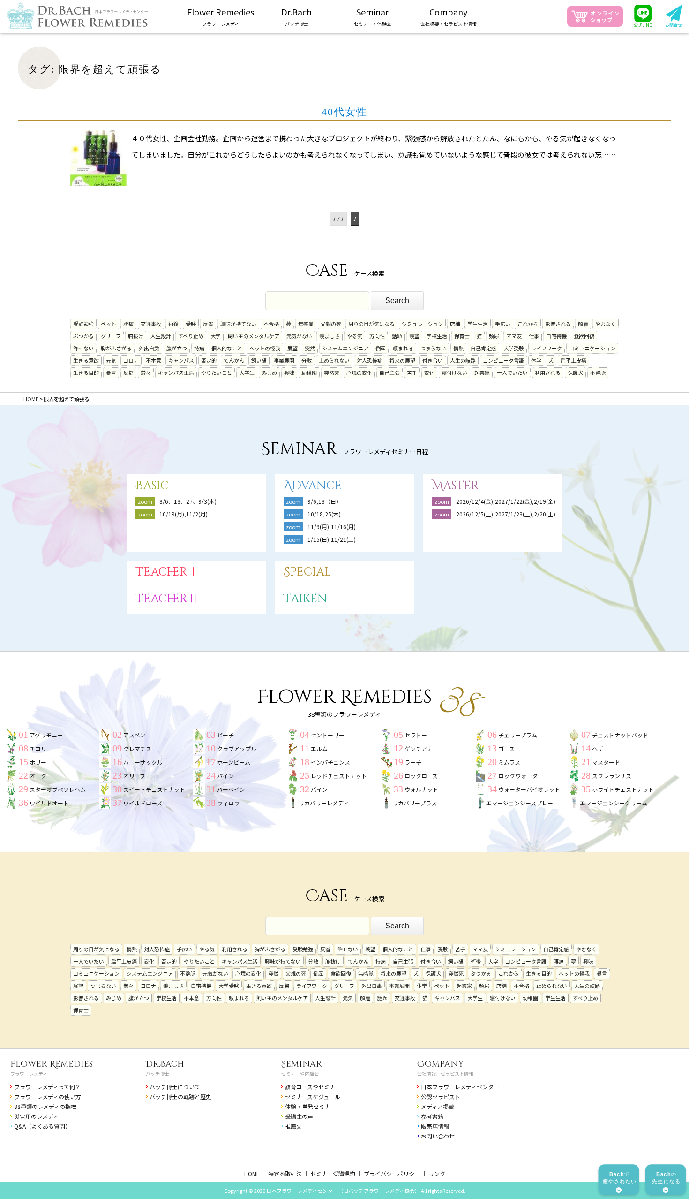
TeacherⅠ (167, 572)
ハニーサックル (143, 762)
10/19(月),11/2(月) (183, 514)
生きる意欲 (86, 360)
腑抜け (135, 336)
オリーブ (134, 776)
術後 (173, 323)
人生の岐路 (463, 360)
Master (455, 485)
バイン (319, 789)
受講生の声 (299, 1116)
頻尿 (494, 336)
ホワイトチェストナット (623, 789)
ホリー (38, 762)
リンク (436, 1173)
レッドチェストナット (339, 776)
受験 (191, 323)
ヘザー (600, 748)
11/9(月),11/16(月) (331, 527)
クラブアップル (236, 748)
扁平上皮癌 (573, 360)
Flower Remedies (51, 1064)
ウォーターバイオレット (529, 789)
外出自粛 (149, 348)
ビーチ (225, 735)
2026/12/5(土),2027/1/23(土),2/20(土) (508, 514)
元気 (111, 360)
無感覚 (306, 323)
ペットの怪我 (264, 348)
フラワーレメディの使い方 (47, 1096)
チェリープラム (517, 735)
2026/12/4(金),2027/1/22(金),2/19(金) (505, 501)
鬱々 (146, 372)
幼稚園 (309, 372)
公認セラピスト (440, 1096)
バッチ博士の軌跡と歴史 (180, 1096)
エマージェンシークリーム (613, 803)
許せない (83, 348)
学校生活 (437, 336)
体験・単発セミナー (310, 1106)
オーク (38, 776)
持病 (199, 348)
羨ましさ (329, 336)
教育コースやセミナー (313, 1087)
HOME (252, 1173)
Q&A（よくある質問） (42, 1126)
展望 (292, 348)
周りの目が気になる (371, 323)
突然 (310, 348)
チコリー (41, 748)
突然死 (331, 372)
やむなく (605, 323)
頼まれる (403, 348)
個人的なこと (226, 348)
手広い (502, 323)
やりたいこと (216, 372)
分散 (306, 360)
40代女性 (344, 112)
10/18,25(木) (324, 514)
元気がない (299, 336)
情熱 (458, 348)
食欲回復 (584, 336)
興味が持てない (238, 323)
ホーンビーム (233, 762)
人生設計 (160, 336)
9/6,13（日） (324, 501)
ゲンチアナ (418, 748)
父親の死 (331, 323)
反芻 (128, 372)
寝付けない (454, 372)
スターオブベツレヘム (58, 789)
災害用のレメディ (36, 1116)
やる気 (354, 336)
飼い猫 (259, 360)
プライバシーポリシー (392, 1173)
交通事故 (151, 323)
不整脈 (598, 372)
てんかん (234, 360)
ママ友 (514, 336)
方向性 (377, 336)
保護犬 (575, 372)
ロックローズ (421, 776)
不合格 (271, 323)
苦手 (412, 372)
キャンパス (181, 360)
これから (527, 323)
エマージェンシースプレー (519, 803)
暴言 (111, 372)
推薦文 (293, 1126)
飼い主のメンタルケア (253, 336)
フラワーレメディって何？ (47, 1087)
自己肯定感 (483, 348)
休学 (536, 360)
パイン (225, 776)
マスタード (606, 762)
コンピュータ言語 (503, 360)
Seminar (301, 1064)
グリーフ (111, 336)
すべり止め (190, 336)
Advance (313, 485)
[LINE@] (643, 16)
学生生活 (477, 323)
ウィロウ (228, 803)
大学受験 (513, 348)
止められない (334, 360)
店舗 (455, 323)
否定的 (209, 360)
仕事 (534, 336)
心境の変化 (359, 372)
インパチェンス (330, 762)
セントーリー (327, 735)
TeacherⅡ (167, 599)
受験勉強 (83, 323)
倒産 (380, 348)
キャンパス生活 (176, 372)
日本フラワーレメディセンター (460, 1087)
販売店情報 (435, 1126)
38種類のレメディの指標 (45, 1106)
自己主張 (389, 372)
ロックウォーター (520, 776)
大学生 (247, 372)
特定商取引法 (285, 1173)
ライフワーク (546, 348)
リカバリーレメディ (324, 803)
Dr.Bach (165, 1064)
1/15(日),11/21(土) (331, 539)
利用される (548, 372)
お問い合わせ (438, 1136)
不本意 (153, 360)
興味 (289, 372)
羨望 (414, 336)
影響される (558, 323)
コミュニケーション (592, 348)
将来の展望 (402, 360)
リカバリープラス (414, 803)
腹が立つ (176, 348)
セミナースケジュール (312, 1096)
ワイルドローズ (142, 803)
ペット (108, 323)
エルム (319, 748)
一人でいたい (512, 372)
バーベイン (231, 789)
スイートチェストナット (154, 789)
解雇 (583, 323)
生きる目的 (86, 372)
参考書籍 (432, 1116)
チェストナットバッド (620, 735)
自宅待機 (556, 336)
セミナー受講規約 (332, 1173)
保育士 (462, 336)
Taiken (305, 599)
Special (307, 572)
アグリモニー (46, 735)
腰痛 (128, 323)
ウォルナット (421, 789)
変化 (429, 372)
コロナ (131, 360)
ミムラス (509, 762)
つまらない (433, 348)
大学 (215, 336)
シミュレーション (422, 323)
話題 (397, 336)
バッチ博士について (175, 1087)
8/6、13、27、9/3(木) (188, 501)
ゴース (506, 748)
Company (440, 1064)
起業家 (482, 372)
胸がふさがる (116, 348)
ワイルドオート (49, 803)
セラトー (415, 735)
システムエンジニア (345, 348)
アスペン (134, 735)
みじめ (269, 372)
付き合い (432, 360)
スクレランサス (611, 776)
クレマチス (137, 748)
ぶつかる (83, 336)
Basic (152, 485)
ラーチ (412, 762)
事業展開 (284, 360)
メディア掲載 (437, 1106)
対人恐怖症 (369, 360)
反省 (208, 323)
